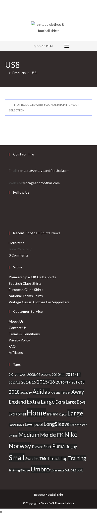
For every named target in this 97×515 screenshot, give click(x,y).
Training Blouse (19, 470)
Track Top (58, 458)
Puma (58, 446)
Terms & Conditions (24, 334)
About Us (16, 321)
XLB (74, 470)
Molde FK (52, 434)
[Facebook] (42, 6)
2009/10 (46, 374)
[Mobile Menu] (67, 46)
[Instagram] (53, 6)
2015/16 (46, 382)
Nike (70, 434)
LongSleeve (57, 424)
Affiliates (16, 352)
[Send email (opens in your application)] (59, 6)
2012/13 (14, 382)
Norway (20, 446)
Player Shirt (41, 446)
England (17, 402)
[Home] (6, 73)
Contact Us (18, 328)
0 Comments (19, 255)
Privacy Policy (19, 340)
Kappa (63, 414)
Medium (28, 434)
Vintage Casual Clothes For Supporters (39, 302)
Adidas (41, 391)
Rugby (71, 446)
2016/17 (63, 382)
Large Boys (16, 425)
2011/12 (73, 374)
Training (77, 458)
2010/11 (58, 375)
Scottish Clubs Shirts (25, 283)
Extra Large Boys (70, 402)
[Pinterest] (48, 6)
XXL (80, 470)
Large (75, 413)
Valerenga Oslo (60, 470)
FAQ (12, 346)
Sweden (32, 458)
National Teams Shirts (26, 296)
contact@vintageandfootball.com (43, 170)
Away (77, 392)
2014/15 (28, 382)
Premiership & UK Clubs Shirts (32, 277)
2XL (11, 375)
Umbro (40, 469)
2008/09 (33, 375)
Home (36, 412)
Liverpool (34, 424)
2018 (14, 392)
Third (44, 458)
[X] (37, 6)
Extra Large (41, 401)
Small (17, 457)
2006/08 (20, 374)
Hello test (16, 243)
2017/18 (78, 382)
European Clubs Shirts (26, 289)
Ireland (52, 414)
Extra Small (17, 414)
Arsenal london (61, 392)
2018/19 (26, 392)
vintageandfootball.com (41, 183)
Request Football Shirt (48, 494)
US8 (34, 73)
